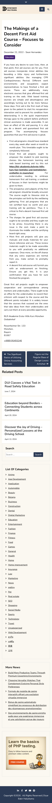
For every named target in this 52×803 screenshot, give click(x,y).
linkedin (18, 790)
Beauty (11, 492)
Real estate (13, 596)
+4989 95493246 (13, 340)
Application (13, 483)
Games (11, 546)
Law (10, 573)
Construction (14, 506)
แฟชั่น (11, 641)
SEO (10, 600)
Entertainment (15, 524)
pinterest (34, 790)
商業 (10, 646)
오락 (10, 650)
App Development (17, 479)
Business (12, 501)
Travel (11, 623)
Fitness (11, 537)
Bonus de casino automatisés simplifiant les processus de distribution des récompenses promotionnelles (27, 705)
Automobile (14, 488)
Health (11, 555)
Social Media (14, 610)
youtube (30, 790)
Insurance (12, 569)
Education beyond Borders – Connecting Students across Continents (23, 406)
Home (11, 560)
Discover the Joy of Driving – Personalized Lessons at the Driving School (23, 430)
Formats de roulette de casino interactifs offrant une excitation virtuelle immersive (23, 694)
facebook (22, 790)
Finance (11, 533)
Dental (11, 510)
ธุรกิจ (10, 637)
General (12, 551)
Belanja (11, 497)
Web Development (17, 632)
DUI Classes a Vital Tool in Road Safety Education (22, 384)
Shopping (12, 605)
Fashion (12, 528)
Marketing (13, 578)
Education (9, 57)
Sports (11, 614)
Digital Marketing (16, 515)
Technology (13, 619)
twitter (26, 790)
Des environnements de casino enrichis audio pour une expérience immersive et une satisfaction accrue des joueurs (27, 716)
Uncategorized (15, 628)
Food (10, 542)
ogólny (11, 587)
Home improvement (17, 564)
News (11, 582)
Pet (9, 591)
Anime (11, 474)
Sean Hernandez (33, 52)
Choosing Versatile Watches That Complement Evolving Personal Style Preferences (26, 683)
